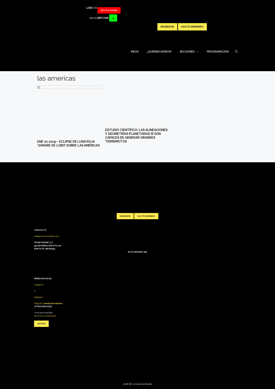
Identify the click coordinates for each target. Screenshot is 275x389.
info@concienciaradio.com (46, 236)
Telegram (38, 297)
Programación (218, 51)
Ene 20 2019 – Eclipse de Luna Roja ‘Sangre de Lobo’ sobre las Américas (68, 143)
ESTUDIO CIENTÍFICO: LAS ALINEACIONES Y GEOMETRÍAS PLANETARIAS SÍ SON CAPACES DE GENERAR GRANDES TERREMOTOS (136, 135)
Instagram (39, 285)
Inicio (135, 51)
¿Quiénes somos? (159, 51)
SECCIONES (187, 51)
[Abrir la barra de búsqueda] (236, 51)
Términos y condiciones (45, 316)
